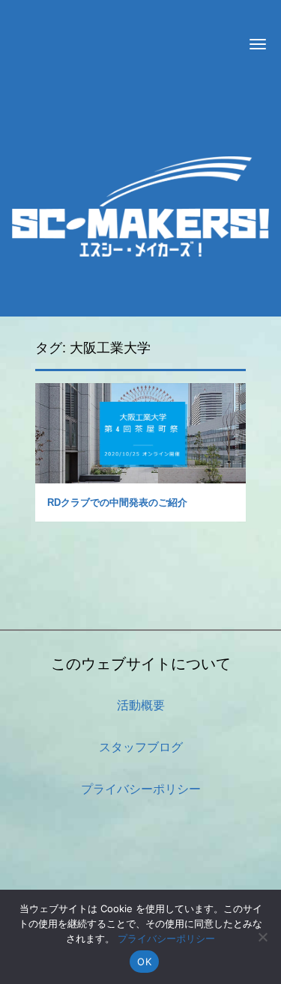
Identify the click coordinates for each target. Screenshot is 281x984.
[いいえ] (262, 936)
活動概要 (141, 705)
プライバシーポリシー (141, 789)
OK (144, 962)
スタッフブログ (141, 747)
